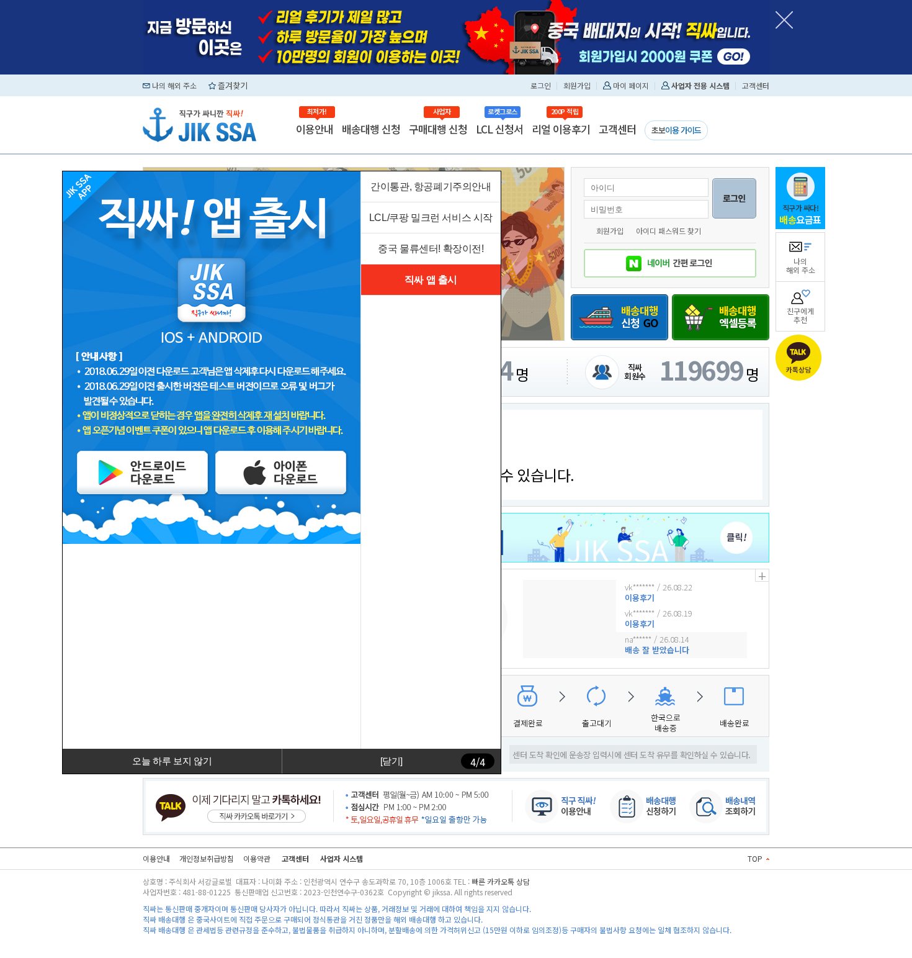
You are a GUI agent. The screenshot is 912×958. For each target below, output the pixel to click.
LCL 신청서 (499, 129)
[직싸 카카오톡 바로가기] (238, 803)
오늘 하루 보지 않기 (172, 761)
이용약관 (256, 858)
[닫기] (391, 761)
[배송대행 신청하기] (640, 803)
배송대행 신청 (371, 129)
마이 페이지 (631, 85)
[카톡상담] (800, 358)
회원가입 (577, 85)
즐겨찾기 (233, 85)
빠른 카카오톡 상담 (501, 881)
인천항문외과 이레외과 (322, 940)
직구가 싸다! (800, 214)
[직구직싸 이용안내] (554, 803)
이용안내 (314, 129)
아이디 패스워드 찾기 (668, 230)
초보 (676, 130)
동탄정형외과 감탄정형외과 (243, 940)
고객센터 (755, 85)
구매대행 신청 (438, 129)
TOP (756, 858)
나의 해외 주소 (174, 85)
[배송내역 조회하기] (726, 803)
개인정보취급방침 (206, 858)
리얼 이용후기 (561, 129)
